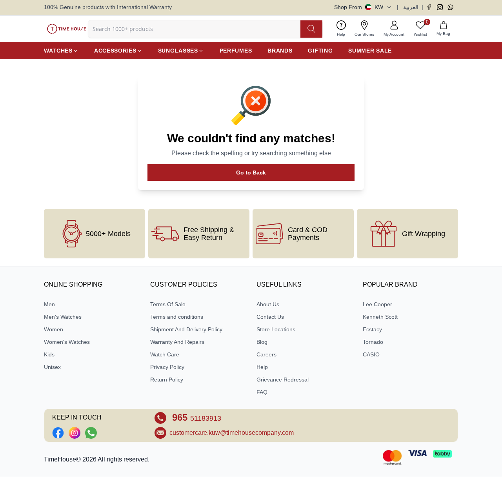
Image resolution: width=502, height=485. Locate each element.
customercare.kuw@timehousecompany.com (231, 432)
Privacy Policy (167, 367)
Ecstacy (372, 329)
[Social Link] (58, 433)
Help (262, 367)
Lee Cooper (377, 304)
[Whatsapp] (450, 7)
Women (53, 329)
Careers (266, 354)
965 (195, 417)
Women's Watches (67, 342)
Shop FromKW (358, 7)
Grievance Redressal (282, 379)
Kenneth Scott (380, 317)
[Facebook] (429, 7)
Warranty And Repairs (177, 342)
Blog (261, 342)
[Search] (311, 29)
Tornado (373, 342)
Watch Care (164, 354)
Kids (49, 354)
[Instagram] (440, 7)
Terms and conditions (176, 317)
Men (49, 304)
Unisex (52, 367)
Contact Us (270, 317)
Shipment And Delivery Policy (186, 329)
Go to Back (251, 172)
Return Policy (166, 379)
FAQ (261, 392)
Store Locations (275, 329)
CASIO (371, 354)
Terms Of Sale (168, 304)
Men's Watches (63, 317)
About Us (267, 304)
